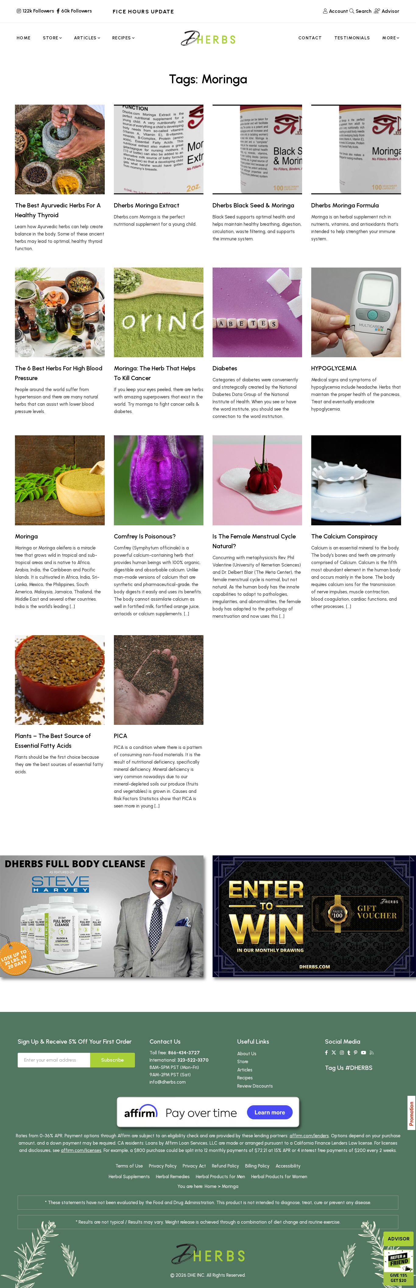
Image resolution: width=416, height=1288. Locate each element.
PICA (120, 735)
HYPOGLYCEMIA (334, 368)
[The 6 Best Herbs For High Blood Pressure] (59, 312)
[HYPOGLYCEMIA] (356, 312)
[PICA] (158, 680)
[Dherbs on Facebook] (326, 1053)
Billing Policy (257, 1166)
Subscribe (112, 1060)
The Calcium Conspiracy (344, 536)
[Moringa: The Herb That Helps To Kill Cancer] (158, 312)
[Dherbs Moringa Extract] (158, 149)
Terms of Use (129, 1166)
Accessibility (288, 1166)
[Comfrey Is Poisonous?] (158, 480)
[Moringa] (59, 480)
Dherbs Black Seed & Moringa (253, 205)
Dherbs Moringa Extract (146, 205)
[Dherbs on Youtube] (363, 1053)
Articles (244, 1070)
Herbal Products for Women (279, 1176)
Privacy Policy (163, 1166)
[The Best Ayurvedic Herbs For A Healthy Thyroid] (59, 149)
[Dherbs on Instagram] (342, 1053)
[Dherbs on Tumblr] (348, 1053)
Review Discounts (255, 1086)
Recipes (245, 1078)
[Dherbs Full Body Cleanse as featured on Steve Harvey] (101, 916)
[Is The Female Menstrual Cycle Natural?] (257, 480)
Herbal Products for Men (220, 1176)
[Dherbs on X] (333, 1053)
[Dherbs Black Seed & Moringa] (257, 149)
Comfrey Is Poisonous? (145, 536)
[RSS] (372, 1053)
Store (242, 1061)
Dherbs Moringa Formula (345, 205)
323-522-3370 (193, 1060)
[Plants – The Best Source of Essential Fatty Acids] (59, 680)
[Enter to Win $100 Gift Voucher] (314, 916)
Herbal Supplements (129, 1176)
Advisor (399, 1239)
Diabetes (225, 368)
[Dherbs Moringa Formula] (356, 149)
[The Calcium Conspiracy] (356, 480)
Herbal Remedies (173, 1176)
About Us (246, 1053)
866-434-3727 (184, 1053)
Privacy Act (194, 1166)
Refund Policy (225, 1166)
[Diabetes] (257, 312)
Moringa (26, 536)
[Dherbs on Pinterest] (355, 1053)
